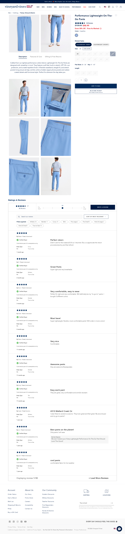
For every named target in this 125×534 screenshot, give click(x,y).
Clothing (15, 13)
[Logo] (19, 6)
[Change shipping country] (114, 528)
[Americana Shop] (105, 7)
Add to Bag (96, 86)
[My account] (113, 7)
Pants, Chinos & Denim (27, 13)
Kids (55, 7)
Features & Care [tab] (36, 56)
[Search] (100, 7)
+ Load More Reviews (98, 478)
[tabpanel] (40, 68)
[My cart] (121, 7)
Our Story (91, 7)
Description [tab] (23, 56)
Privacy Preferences (80, 530)
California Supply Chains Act (16, 530)
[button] (101, 44)
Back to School (64, 7)
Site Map (30, 527)
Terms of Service (101, 506)
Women (49, 7)
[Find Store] (109, 7)
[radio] (76, 35)
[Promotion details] (100, 28)
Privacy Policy (109, 506)
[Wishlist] (117, 7)
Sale (84, 7)
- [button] (76, 80)
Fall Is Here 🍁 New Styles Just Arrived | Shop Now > (62, 2)
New (38, 7)
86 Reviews (89, 23)
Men (43, 7)
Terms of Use (21, 527)
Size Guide (87, 48)
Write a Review (102, 207)
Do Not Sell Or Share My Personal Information (58, 530)
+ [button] (86, 80)
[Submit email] (111, 503)
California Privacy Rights (34, 530)
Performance (76, 7)
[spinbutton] (81, 80)
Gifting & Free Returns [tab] (53, 56)
